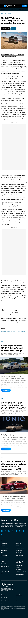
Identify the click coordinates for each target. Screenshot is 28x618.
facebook (10, 314)
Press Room (18, 597)
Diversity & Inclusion (5, 600)
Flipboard (1, 534)
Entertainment (4, 553)
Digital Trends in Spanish (21, 572)
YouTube (12, 531)
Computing (4, 543)
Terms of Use (4, 603)
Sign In (24, 5)
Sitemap (18, 600)
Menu (1, 6)
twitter (13, 314)
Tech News (19, 334)
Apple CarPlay (8, 188)
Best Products (19, 550)
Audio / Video (4, 548)
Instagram (5, 531)
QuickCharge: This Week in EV (8, 334)
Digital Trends (8, 7)
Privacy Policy (19, 594)
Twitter (9, 531)
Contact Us (3, 563)
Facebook (1, 531)
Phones (3, 541)
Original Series (19, 555)
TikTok (16, 531)
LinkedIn (23, 531)
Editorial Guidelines (5, 569)
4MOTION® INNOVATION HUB (8, 331)
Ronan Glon (4, 26)
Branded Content (19, 565)
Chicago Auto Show (21, 331)
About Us (3, 561)
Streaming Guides (20, 548)
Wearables (18, 543)
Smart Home (4, 550)
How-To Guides (19, 553)
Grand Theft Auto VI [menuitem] (5, 9)
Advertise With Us (5, 566)
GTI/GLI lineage (5, 218)
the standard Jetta (20, 104)
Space (17, 545)
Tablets (17, 541)
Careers (3, 594)
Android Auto (18, 188)
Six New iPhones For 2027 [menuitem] (15, 9)
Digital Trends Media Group (8, 608)
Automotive (4, 555)
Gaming (3, 545)
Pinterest (19, 531)
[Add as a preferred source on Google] (5, 28)
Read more (6, 390)
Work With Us (4, 597)
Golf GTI (14, 79)
